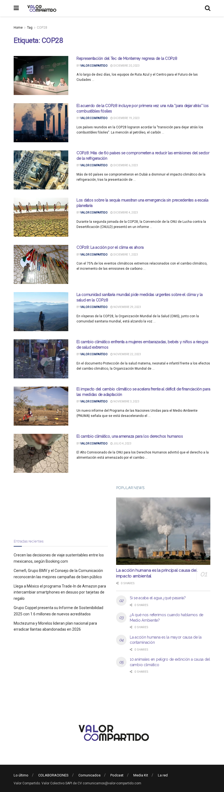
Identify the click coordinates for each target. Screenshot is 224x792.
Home (18, 27)
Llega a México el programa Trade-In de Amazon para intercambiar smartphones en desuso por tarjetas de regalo (60, 592)
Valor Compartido (94, 65)
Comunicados (89, 775)
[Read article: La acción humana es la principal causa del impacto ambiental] (163, 531)
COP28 (42, 27)
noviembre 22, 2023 (127, 354)
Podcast (116, 775)
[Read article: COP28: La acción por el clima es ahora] (41, 264)
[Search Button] (207, 8)
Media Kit (140, 775)
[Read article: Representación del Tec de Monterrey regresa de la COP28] (41, 75)
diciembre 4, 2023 (125, 212)
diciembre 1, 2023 (125, 254)
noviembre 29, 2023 (127, 307)
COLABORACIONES (53, 775)
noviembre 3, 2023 (126, 401)
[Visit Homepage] (41, 8)
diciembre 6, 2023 (125, 165)
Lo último (21, 775)
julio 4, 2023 (122, 443)
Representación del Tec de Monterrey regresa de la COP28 (126, 58)
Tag (30, 27)
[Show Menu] (16, 8)
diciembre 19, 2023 (126, 118)
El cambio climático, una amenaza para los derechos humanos (129, 436)
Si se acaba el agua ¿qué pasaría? (158, 598)
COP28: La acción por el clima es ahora (109, 247)
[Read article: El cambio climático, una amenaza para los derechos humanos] (41, 453)
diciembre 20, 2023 (126, 65)
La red (163, 775)
